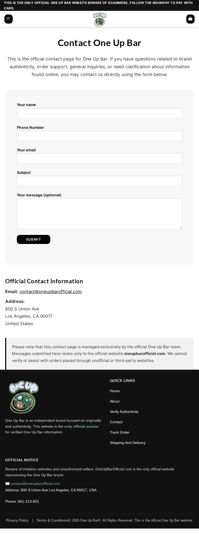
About (114, 401)
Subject (24, 172)
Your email (26, 150)
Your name (26, 104)
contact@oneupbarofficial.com (50, 291)
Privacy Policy (17, 520)
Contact (116, 422)
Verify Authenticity (124, 412)
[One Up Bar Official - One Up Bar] (100, 19)
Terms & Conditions (52, 520)
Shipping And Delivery (128, 443)
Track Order (120, 432)
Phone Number (30, 127)
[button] (8, 19)
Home (115, 391)
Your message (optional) (39, 195)
